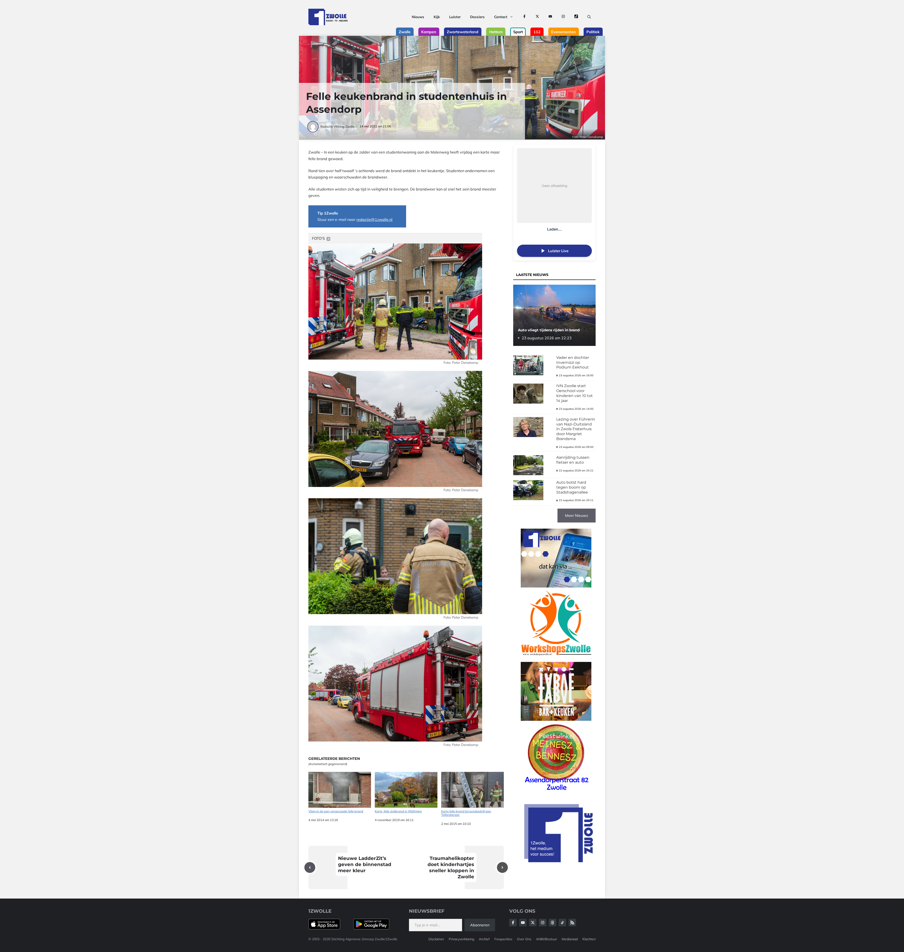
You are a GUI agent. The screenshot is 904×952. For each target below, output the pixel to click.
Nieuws (418, 17)
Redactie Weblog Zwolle (337, 126)
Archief (484, 939)
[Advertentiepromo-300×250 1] (559, 861)
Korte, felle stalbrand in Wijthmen (398, 811)
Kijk (437, 17)
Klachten (589, 939)
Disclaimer (436, 939)
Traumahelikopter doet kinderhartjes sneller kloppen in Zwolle (451, 867)
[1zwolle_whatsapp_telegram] (556, 586)
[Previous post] (310, 867)
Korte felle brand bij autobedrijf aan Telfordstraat (466, 813)
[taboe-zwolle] (556, 719)
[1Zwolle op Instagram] (563, 17)
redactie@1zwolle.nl (374, 219)
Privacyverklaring (461, 939)
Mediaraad (570, 939)
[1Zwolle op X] (537, 17)
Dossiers (477, 17)
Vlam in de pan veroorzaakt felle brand (335, 811)
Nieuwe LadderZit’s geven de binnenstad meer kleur (364, 864)
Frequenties (503, 939)
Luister (455, 17)
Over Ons (524, 939)
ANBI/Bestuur (546, 939)
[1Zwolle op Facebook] (524, 17)
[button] (589, 17)
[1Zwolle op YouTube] (550, 17)
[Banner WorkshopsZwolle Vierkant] (556, 658)
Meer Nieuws (576, 515)
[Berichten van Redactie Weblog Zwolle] (313, 126)
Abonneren (479, 925)
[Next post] (502, 867)
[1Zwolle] (328, 17)
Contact (500, 17)
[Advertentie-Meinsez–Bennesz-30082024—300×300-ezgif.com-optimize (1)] (556, 792)
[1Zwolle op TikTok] (576, 17)
